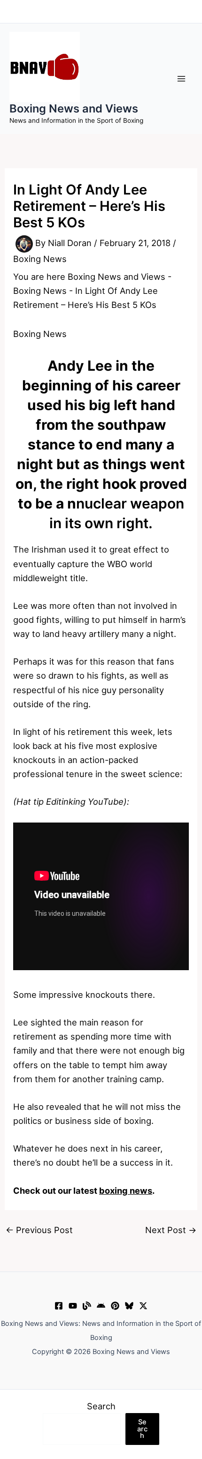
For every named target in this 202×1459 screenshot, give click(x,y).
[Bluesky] (129, 1306)
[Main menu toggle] (182, 78)
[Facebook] (58, 1306)
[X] (143, 1306)
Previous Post (39, 1230)
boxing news (125, 1190)
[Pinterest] (115, 1306)
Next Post (170, 1230)
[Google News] (101, 1306)
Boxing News (40, 259)
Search (101, 1406)
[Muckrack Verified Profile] (87, 1306)
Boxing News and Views (73, 108)
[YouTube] (73, 1306)
